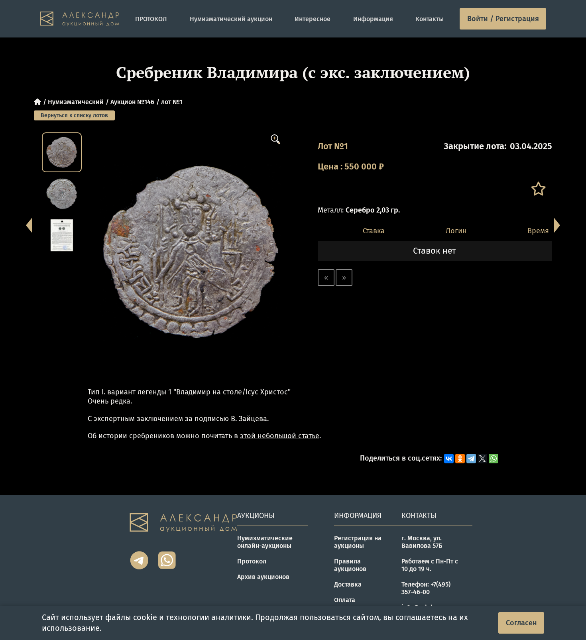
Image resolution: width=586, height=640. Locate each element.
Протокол (251, 561)
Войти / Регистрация (503, 18)
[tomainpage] (79, 19)
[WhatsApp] (493, 458)
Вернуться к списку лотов (74, 115)
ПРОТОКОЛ (151, 19)
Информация (373, 19)
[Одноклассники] (460, 458)
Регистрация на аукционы (357, 541)
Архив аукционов (263, 577)
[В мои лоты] (538, 189)
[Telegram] (471, 458)
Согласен (521, 622)
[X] (482, 458)
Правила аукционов (350, 565)
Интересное (312, 19)
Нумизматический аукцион (231, 19)
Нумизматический (76, 102)
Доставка (348, 584)
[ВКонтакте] (449, 458)
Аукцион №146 (132, 102)
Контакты (429, 19)
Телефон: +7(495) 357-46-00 (425, 588)
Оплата (344, 600)
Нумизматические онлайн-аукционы (265, 541)
